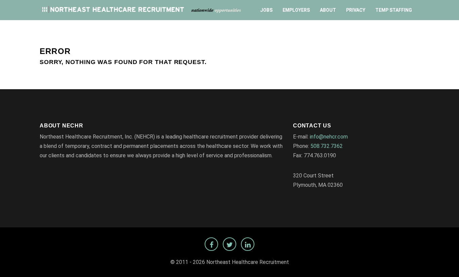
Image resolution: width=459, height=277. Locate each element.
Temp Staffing (393, 10)
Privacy (355, 10)
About (328, 10)
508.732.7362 (326, 146)
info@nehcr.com (329, 136)
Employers (296, 10)
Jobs (266, 10)
